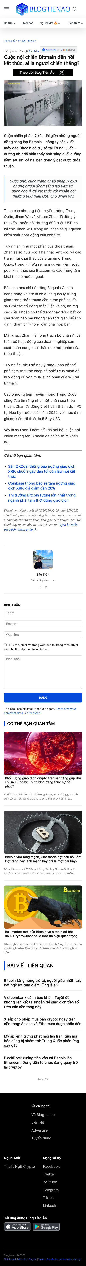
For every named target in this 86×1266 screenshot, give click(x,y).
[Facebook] (21, 536)
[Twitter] (30, 536)
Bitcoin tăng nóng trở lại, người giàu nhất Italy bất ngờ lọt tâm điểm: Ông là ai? (43, 982)
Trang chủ (9, 40)
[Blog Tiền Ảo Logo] (43, 9)
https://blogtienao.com (43, 580)
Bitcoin (32, 40)
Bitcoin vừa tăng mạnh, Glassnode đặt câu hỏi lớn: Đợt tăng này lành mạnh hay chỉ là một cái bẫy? (43, 859)
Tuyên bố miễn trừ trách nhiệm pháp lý (59, 1259)
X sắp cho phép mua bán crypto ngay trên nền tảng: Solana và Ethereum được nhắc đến (42, 1021)
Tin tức (22, 40)
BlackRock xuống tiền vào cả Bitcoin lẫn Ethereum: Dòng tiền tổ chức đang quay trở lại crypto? (41, 1062)
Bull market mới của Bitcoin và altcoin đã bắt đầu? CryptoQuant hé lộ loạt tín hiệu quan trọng (41, 934)
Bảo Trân (34, 51)
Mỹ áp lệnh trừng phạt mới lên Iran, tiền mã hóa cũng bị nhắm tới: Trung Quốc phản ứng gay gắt (41, 1041)
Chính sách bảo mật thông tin (20, 1259)
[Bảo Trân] (43, 559)
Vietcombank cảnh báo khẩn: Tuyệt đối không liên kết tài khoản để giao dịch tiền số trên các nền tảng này (41, 1002)
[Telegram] (39, 536)
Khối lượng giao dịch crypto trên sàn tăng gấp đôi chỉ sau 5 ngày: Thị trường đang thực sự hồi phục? (43, 782)
